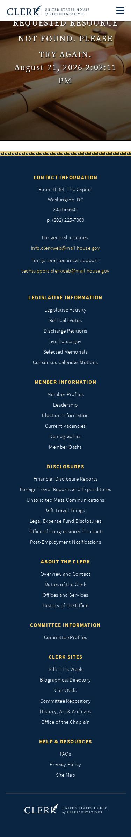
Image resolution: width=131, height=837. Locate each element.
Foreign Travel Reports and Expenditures (65, 489)
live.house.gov (65, 341)
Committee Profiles (65, 637)
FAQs (65, 754)
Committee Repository (65, 701)
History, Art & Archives (65, 711)
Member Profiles (65, 394)
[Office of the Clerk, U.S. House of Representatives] (48, 10)
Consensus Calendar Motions (65, 362)
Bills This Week (65, 669)
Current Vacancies (65, 426)
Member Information (65, 382)
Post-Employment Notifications (65, 542)
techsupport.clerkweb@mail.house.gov (65, 271)
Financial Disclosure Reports (65, 479)
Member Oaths (65, 447)
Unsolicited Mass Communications (65, 500)
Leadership (65, 405)
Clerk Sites (66, 657)
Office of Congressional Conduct (65, 531)
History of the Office (65, 605)
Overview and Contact (66, 574)
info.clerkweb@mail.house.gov (65, 248)
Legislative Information (65, 297)
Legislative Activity (65, 310)
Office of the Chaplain (65, 722)
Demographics (65, 436)
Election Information (65, 415)
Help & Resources (65, 741)
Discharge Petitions (65, 331)
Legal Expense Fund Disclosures (65, 521)
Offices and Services (65, 595)
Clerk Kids (65, 690)
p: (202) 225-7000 (65, 220)
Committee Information (65, 625)
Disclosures (65, 466)
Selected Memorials (65, 352)
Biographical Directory (65, 680)
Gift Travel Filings (65, 510)
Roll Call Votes (65, 320)
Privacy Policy (65, 764)
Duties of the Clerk (65, 584)
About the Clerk (65, 561)
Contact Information (66, 177)
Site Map (65, 775)
